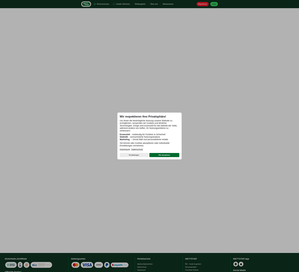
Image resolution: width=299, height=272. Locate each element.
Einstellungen (134, 155)
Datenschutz (137, 149)
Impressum (125, 149)
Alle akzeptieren (164, 155)
